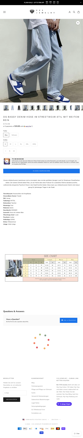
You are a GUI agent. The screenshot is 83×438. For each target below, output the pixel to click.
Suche (33, 393)
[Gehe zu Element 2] (12, 108)
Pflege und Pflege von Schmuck (41, 389)
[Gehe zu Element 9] (58, 108)
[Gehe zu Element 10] (64, 108)
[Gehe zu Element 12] (77, 108)
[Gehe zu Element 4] (25, 108)
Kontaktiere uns (36, 413)
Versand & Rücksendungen (39, 396)
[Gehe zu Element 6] (38, 108)
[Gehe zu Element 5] (32, 108)
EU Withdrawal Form (38, 410)
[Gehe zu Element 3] (19, 108)
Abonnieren (11, 399)
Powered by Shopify (50, 424)
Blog (32, 383)
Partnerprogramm (37, 386)
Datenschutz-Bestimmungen (40, 400)
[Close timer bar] (81, 2)
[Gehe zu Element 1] (6, 108)
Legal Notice (35, 403)
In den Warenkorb (41, 171)
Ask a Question (69, 320)
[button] (41, 126)
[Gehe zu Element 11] (71, 108)
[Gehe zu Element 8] (51, 108)
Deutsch (55, 419)
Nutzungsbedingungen (38, 406)
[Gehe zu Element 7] (45, 108)
